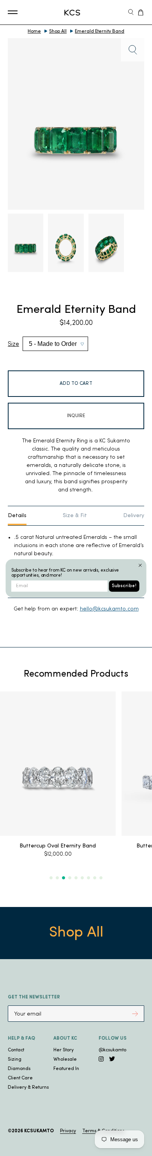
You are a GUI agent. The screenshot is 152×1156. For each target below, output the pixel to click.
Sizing (14, 1059)
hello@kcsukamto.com (109, 609)
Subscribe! (124, 586)
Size (13, 344)
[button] (51, 877)
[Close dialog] (140, 565)
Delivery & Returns (28, 1087)
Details (17, 516)
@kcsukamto (112, 1050)
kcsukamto (39, 1131)
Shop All (58, 31)
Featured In (66, 1069)
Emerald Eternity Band (99, 31)
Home (34, 31)
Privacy (68, 1131)
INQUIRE (76, 416)
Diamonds (19, 1069)
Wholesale (65, 1059)
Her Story (63, 1050)
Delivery (133, 516)
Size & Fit (75, 516)
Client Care (20, 1078)
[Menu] (13, 12)
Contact (16, 1050)
